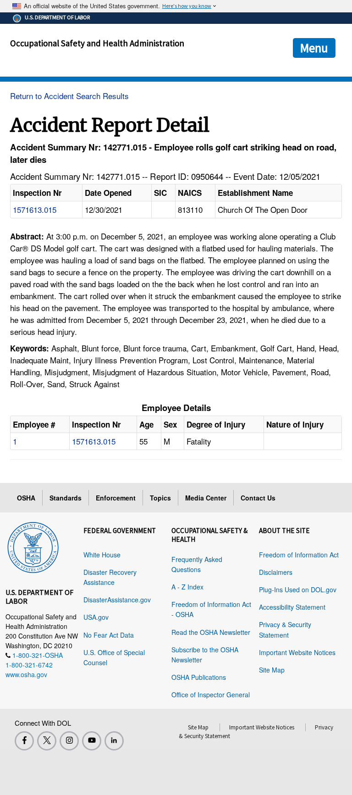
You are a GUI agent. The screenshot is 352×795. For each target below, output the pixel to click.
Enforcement (116, 497)
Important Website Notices (297, 652)
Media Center (205, 497)
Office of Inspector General (210, 694)
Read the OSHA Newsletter (210, 632)
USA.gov (96, 617)
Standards (66, 497)
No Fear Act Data (108, 634)
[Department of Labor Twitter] (46, 741)
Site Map (272, 669)
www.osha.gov (26, 674)
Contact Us (258, 497)
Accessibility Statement (292, 607)
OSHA (26, 497)
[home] (33, 545)
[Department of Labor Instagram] (69, 741)
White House (102, 554)
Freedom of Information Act (299, 554)
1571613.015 (34, 209)
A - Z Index (187, 586)
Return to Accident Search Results (69, 95)
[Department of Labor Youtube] (91, 741)
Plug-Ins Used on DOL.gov (297, 589)
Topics (160, 497)
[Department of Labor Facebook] (24, 741)
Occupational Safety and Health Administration (97, 43)
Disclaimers (275, 572)
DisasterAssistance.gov (117, 599)
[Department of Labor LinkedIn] (114, 741)
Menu (314, 48)
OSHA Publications (198, 677)
